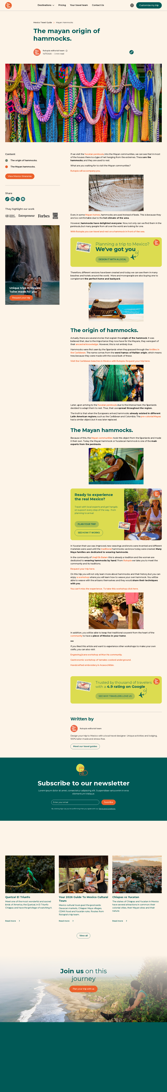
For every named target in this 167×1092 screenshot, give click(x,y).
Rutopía (127, 560)
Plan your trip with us (83, 989)
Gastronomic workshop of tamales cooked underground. (100, 660)
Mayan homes (92, 215)
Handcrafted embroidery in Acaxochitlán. (92, 665)
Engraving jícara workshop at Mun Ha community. (96, 654)
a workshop (83, 577)
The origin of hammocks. (23, 160)
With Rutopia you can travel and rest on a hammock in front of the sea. (107, 231)
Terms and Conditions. (107, 809)
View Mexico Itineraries (20, 176)
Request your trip (21, 298)
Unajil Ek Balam (100, 557)
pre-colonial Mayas (151, 416)
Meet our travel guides (85, 746)
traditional (106, 549)
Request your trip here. (82, 569)
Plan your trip (87, 524)
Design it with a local (112, 259)
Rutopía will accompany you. (85, 171)
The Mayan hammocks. (22, 166)
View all (83, 935)
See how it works (89, 532)
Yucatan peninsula (94, 154)
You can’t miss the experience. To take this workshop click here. (104, 589)
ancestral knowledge (87, 344)
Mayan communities (102, 438)
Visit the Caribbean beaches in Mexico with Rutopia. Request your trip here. (110, 361)
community (76, 636)
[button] (46, 5)
